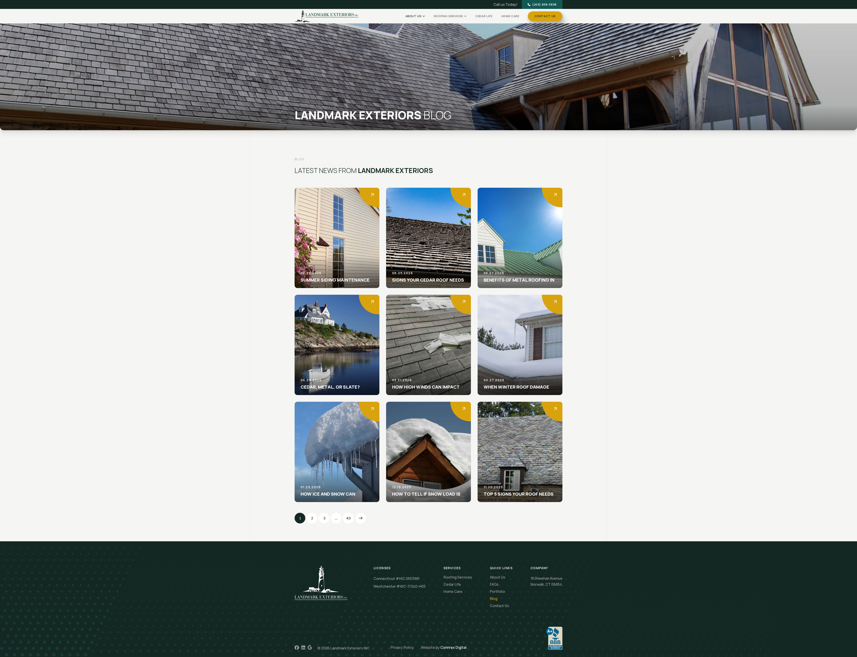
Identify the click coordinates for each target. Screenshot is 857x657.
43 (348, 518)
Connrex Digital (453, 647)
